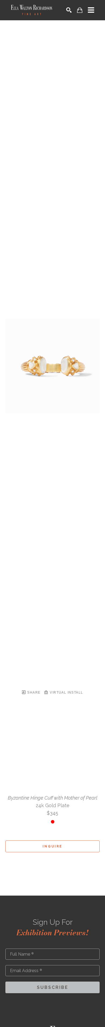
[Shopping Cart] (79, 10)
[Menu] (91, 10)
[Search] (69, 10)
